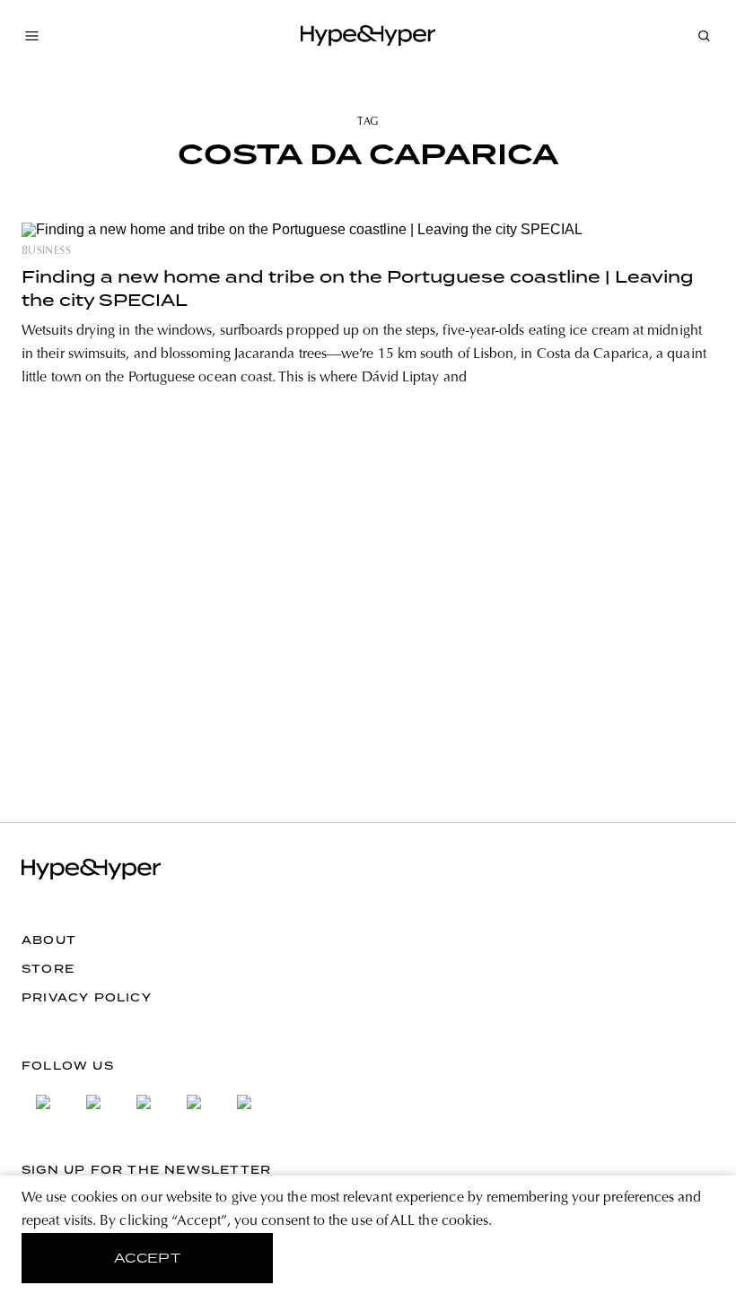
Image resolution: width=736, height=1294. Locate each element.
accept (147, 1258)
